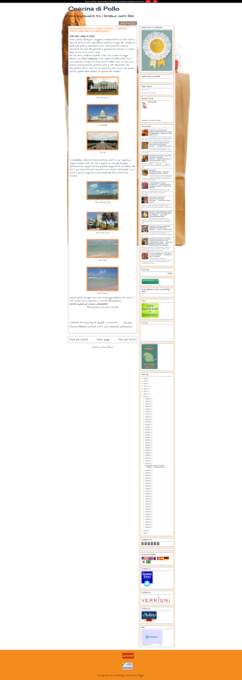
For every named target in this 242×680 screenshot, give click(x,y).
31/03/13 (148, 496)
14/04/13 (148, 491)
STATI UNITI (103, 327)
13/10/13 (148, 427)
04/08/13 (148, 453)
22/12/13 (148, 401)
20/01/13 (148, 522)
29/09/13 (148, 432)
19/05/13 (148, 483)
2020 (145, 378)
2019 (145, 381)
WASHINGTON (126, 327)
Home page (103, 340)
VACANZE (114, 327)
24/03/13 (148, 499)
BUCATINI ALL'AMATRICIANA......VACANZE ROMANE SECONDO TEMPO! (159, 171)
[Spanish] (161, 559)
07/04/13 (148, 493)
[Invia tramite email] (124, 323)
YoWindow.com (146, 645)
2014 (145, 394)
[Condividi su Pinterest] (131, 323)
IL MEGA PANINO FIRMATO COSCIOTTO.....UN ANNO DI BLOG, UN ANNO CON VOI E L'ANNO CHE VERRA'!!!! (160, 185)
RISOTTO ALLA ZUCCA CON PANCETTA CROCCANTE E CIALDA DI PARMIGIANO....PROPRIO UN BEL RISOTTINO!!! (160, 132)
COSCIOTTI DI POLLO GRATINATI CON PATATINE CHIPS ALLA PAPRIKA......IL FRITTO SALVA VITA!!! (160, 227)
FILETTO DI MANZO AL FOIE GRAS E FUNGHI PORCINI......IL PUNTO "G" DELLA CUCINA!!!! (160, 255)
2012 (145, 530)
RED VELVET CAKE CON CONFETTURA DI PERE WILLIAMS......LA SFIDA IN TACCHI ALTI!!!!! (160, 200)
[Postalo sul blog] (126, 323)
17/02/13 (148, 511)
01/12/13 (148, 409)
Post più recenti (79, 340)
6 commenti (112, 322)
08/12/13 (148, 406)
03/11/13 (148, 419)
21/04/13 (148, 488)
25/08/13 (148, 445)
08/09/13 (148, 440)
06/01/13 (148, 527)
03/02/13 (148, 517)
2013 (145, 396)
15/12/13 (148, 404)
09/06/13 (148, 475)
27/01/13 (148, 519)
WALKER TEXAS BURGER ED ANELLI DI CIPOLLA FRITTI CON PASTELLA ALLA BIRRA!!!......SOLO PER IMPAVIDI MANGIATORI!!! (160, 214)
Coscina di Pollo (93, 8)
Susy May (88, 322)
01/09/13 (148, 442)
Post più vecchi (126, 340)
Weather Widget (152, 637)
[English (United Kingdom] (151, 559)
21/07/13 (148, 458)
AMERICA (82, 327)
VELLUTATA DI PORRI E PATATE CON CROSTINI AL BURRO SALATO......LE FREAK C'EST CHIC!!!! (160, 144)
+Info (148, 1)
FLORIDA (92, 327)
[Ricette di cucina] (128, 658)
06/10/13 (148, 429)
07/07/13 (148, 463)
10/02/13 (148, 514)
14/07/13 (148, 460)
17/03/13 (148, 501)
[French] (156, 559)
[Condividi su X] (127, 323)
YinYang (120, 675)
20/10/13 (148, 424)
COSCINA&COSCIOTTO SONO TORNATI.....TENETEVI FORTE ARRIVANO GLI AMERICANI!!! (98, 30)
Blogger (140, 675)
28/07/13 (148, 455)
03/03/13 (148, 506)
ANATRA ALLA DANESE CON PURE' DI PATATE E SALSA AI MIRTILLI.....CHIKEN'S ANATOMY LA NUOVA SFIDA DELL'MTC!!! (160, 158)
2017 (145, 386)
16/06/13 (148, 473)
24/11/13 (148, 411)
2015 (145, 391)
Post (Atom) (107, 347)
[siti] (150, 317)
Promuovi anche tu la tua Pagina (149, 92)
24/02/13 (148, 509)
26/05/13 (148, 480)
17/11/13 (148, 414)
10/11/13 (148, 417)
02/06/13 (148, 478)
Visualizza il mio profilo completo (151, 120)
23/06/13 (148, 470)
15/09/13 (148, 437)
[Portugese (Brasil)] (148, 563)
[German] (166, 559)
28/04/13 (148, 486)
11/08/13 (148, 450)
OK (155, 1)
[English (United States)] (144, 559)
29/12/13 (148, 399)
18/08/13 (148, 448)
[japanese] (144, 563)
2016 (145, 389)
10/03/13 (148, 504)
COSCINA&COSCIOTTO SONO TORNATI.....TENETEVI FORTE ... (156, 466)
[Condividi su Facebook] (129, 323)
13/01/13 (148, 524)
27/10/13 (148, 422)
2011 (145, 533)
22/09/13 (148, 435)
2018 (145, 383)
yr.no (160, 645)
